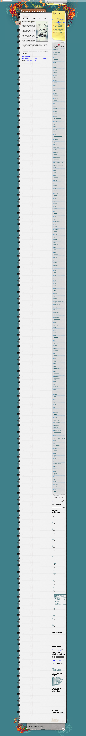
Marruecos (55, 340)
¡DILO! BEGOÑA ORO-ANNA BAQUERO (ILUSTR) (58, 30)
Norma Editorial (56, 368)
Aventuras (55, 101)
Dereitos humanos (57, 157)
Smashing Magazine (64, 729)
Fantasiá (55, 231)
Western (55, 487)
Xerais (55, 489)
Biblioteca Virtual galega (56, 683)
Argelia (55, 85)
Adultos (55, 62)
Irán (54, 278)
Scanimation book (56, 445)
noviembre (55, 566)
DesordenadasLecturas (57, 160)
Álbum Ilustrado (56, 65)
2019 (53, 539)
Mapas (55, 338)
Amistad (55, 70)
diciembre (55, 563)
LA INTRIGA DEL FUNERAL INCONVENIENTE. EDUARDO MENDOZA (59, 26)
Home (49, 6)
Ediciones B (56, 191)
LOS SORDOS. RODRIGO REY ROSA (34, 18)
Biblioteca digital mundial (56, 680)
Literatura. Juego (56, 325)
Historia (55, 249)
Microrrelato (56, 350)
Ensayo (55, 201)
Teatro (55, 453)
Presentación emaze (57, 410)
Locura (55, 327)
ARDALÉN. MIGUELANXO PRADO (60, 595)
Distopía (55, 180)
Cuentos (55, 144)
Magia (55, 335)
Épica (55, 206)
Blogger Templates (26, 728)
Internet (55, 272)
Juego (55, 290)
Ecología (55, 185)
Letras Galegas (56, 307)
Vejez (55, 469)
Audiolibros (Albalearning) (56, 677)
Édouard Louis (56, 193)
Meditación (55, 348)
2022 (53, 529)
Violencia (47, 51)
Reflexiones (56, 427)
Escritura (55, 211)
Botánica (55, 116)
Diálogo (55, 170)
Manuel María (56, 337)
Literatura (55, 322)
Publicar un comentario (26, 56)
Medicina (55, 345)
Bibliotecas (55, 111)
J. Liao (55, 285)
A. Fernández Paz (57, 52)
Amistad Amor (56, 72)
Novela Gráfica (56, 373)
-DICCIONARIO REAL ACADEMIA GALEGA (57, 668)
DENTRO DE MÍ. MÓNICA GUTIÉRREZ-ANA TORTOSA (60, 598)
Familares (55, 226)
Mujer (55, 358)
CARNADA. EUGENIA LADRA (58, 32)
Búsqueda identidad (57, 119)
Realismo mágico (56, 420)
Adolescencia (56, 59)
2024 (53, 522)
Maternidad (55, 343)
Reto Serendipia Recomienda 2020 (59, 438)
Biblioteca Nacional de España (57, 681)
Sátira (55, 443)
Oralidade (55, 381)
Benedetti (55, 108)
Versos (55, 474)
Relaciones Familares (57, 432)
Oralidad (55, 379)
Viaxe (55, 481)
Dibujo (55, 172)
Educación (55, 195)
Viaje (55, 476)
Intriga (38, 51)
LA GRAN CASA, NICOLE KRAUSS (60, 599)
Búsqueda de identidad (57, 118)
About (56, 6)
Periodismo (55, 392)
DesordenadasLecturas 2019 (58, 162)
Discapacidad (56, 178)
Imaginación (56, 260)
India (55, 267)
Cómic (55, 134)
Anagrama (55, 75)
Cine (54, 131)
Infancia (55, 268)
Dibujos (55, 173)
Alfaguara (55, 67)
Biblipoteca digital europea (56, 684)
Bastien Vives (56, 106)
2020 (53, 536)
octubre (54, 570)
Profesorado (56, 412)
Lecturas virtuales (57, 304)
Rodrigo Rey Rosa (31, 21)
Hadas (55, 247)
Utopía (55, 468)
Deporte (55, 154)
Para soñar (55, 384)
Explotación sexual (57, 221)
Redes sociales (56, 425)
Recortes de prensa (57, 422)
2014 (53, 556)
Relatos (55, 435)
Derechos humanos (57, 155)
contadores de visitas (58, 660)
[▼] (59, 559)
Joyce (55, 288)
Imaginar (55, 262)
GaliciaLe (53, 685)
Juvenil (55, 291)
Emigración (32, 51)
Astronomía (56, 95)
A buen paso (56, 49)
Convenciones (56, 137)
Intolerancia (56, 273)
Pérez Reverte (56, 391)
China (55, 124)
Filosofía (55, 234)
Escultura (55, 213)
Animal (55, 78)
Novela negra (56, 374)
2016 (53, 549)
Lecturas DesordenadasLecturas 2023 (59, 302)
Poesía (55, 402)
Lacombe (55, 298)
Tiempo (55, 458)
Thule (55, 456)
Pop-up (55, 409)
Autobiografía (56, 98)
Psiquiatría (55, 415)
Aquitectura (56, 83)
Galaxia (55, 237)
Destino (55, 167)
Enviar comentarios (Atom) (31, 60)
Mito (54, 353)
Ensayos (55, 203)
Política (55, 404)
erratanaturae (56, 208)
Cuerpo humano (56, 147)
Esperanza (55, 214)
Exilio (55, 219)
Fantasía (55, 232)
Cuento (55, 142)
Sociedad (55, 448)
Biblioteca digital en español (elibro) (57, 679)
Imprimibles (56, 265)
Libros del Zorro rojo (57, 319)
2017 (53, 546)
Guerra (55, 242)
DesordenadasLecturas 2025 (58, 165)
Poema (55, 399)
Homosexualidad (56, 250)
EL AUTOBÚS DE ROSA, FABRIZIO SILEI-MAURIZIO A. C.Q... (61, 601)
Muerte (55, 356)
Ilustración (55, 257)
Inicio (36, 58)
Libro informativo (56, 312)
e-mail (55, 183)
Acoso (55, 57)
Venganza (55, 473)
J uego (55, 283)
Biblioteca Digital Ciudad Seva (56, 678)
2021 (53, 532)
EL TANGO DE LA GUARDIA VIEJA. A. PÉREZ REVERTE (60, 603)
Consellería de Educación (58, 136)
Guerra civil (56, 244)
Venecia (55, 471)
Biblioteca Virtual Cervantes (56, 682)
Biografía (55, 113)
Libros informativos (57, 320)
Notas (55, 371)
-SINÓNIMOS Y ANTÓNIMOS (57, 670)
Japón (55, 286)
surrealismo (56, 451)
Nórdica (55, 366)
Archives (62, 6)
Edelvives (55, 190)
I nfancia (55, 255)
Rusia (55, 440)
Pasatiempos (56, 386)
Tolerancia (55, 461)
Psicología (55, 414)
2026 (53, 515)
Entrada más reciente (25, 58)
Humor (55, 252)
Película (55, 389)
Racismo (55, 417)
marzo (54, 608)
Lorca (55, 330)
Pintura (55, 396)
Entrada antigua (45, 58)
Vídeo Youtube (56, 484)
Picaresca (55, 394)
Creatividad (56, 139)
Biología (55, 114)
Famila (55, 224)
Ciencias (55, 129)
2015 (53, 553)
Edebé (55, 188)
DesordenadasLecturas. (33, 11)
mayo (54, 587)
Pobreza (55, 397)
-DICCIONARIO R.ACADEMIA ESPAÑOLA (57, 666)
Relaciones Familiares (42, 51)
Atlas (55, 96)
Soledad (55, 450)
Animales (55, 80)
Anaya (55, 77)
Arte (54, 90)
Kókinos (55, 296)
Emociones (55, 198)
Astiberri (55, 93)
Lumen (55, 332)
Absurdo (55, 54)
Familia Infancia (56, 229)
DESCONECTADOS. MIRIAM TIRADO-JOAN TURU (58, 35)
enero (54, 615)
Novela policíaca (56, 376)
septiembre (55, 573)
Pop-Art (55, 407)
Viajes (55, 479)
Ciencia (55, 126)
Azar (55, 103)
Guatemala (35, 51)
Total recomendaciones (57, 463)
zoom (55, 491)
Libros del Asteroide (57, 317)
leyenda (55, 309)
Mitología (55, 355)
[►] (59, 514)
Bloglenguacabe (56, 502)
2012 (53, 618)
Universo (55, 466)
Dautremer (55, 149)
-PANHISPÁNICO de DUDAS (56, 669)
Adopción (55, 60)
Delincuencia (56, 152)
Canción (55, 121)
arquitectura (56, 88)
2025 (53, 519)
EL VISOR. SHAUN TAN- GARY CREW (60, 604)
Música (55, 361)
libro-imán (55, 315)
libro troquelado (56, 314)
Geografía (55, 239)
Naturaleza (55, 363)
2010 (53, 625)
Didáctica (55, 175)
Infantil (55, 270)
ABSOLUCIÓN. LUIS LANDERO (59, 596)
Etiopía (55, 216)
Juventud (55, 293)
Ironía (55, 280)
